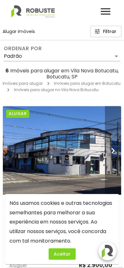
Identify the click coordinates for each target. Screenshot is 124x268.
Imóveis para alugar (23, 83)
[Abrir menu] (105, 11)
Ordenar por (23, 48)
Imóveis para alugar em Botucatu (87, 83)
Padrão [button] (13, 56)
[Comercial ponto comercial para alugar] (62, 150)
